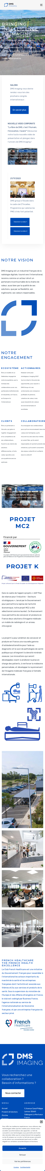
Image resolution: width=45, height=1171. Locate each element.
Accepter (22, 1148)
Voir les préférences (22, 1161)
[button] (41, 1122)
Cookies (16, 1167)
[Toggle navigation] (36, 5)
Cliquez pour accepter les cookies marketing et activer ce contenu (22, 156)
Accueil (4, 1108)
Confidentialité (25, 1167)
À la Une (5, 1115)
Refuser (22, 1155)
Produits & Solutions (10, 1112)
